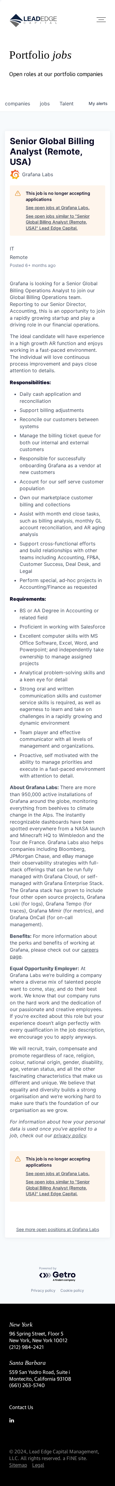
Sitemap (18, 1465)
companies (17, 103)
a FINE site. (75, 1458)
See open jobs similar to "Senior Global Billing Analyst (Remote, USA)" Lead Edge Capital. (58, 222)
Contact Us (21, 1407)
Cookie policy (72, 1290)
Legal (38, 1465)
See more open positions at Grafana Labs (57, 1229)
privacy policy (70, 1135)
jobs (45, 103)
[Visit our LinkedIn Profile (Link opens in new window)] (57, 1420)
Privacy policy (43, 1290)
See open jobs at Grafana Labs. (58, 207)
